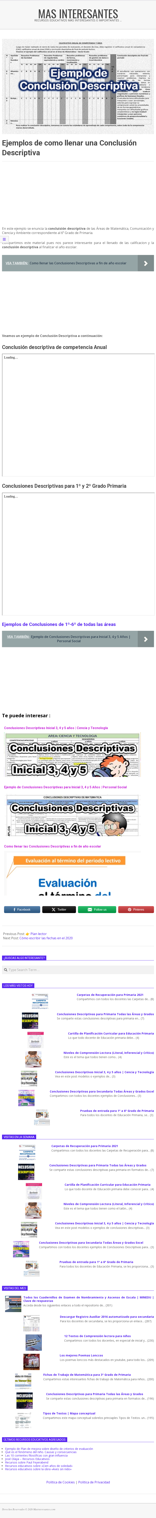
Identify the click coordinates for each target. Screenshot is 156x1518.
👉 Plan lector (36, 934)
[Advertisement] (78, 195)
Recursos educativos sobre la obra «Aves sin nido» (38, 1469)
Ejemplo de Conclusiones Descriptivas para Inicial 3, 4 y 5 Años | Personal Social (65, 787)
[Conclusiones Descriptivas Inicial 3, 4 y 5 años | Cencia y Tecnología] (72, 734)
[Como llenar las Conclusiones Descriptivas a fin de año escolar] (72, 853)
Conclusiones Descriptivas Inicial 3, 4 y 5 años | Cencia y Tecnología (56, 728)
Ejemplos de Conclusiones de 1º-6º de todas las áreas (59, 624)
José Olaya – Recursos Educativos (27, 1459)
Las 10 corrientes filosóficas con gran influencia (36, 1455)
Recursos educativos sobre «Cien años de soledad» (39, 1466)
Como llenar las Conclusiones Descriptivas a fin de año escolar (52, 846)
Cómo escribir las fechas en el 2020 (46, 938)
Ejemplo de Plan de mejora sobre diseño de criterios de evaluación (49, 1449)
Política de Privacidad (94, 1482)
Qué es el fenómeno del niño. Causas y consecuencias (41, 1452)
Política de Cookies (60, 1482)
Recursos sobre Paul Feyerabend (26, 1462)
